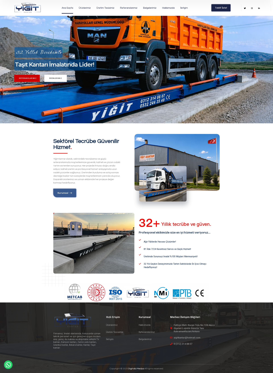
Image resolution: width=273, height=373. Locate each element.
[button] (8, 364)
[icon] (245, 8)
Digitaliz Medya (136, 368)
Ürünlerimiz (55, 78)
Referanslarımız (28, 78)
